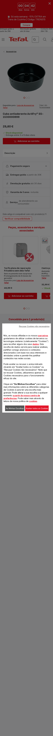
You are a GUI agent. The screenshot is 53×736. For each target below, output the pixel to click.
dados (36, 344)
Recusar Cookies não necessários (34, 326)
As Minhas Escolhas (15, 408)
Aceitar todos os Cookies (37, 408)
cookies (33, 401)
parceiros (43, 335)
